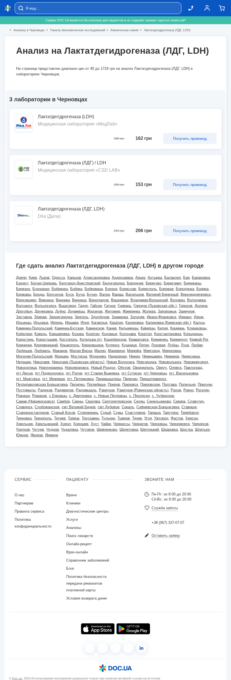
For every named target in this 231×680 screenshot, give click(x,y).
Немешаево (152, 356)
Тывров (123, 418)
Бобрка (76, 289)
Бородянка (185, 289)
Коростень (25, 339)
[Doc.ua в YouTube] (128, 648)
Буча (80, 294)
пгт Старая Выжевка (102, 373)
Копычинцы (193, 334)
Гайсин (96, 306)
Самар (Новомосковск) (35, 401)
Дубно (60, 311)
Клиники (73, 503)
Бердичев (135, 283)
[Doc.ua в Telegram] (115, 648)
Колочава (127, 334)
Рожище (23, 396)
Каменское (95, 328)
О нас (20, 495)
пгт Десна (24, 373)
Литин (144, 345)
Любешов (24, 351)
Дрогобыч (24, 311)
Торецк (73, 418)
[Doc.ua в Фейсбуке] (90, 648)
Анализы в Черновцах (27, 30)
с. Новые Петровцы (110, 396)
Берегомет (172, 283)
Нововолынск (170, 362)
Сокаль (128, 407)
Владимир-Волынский (149, 300)
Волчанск (24, 306)
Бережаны (192, 283)
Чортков (23, 429)
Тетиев (60, 418)
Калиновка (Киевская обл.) (168, 322)
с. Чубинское (163, 396)
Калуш (199, 322)
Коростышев (46, 339)
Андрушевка (122, 277)
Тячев (137, 418)
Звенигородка (60, 317)
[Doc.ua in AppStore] (98, 628)
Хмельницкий (46, 424)
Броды (39, 294)
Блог (70, 568)
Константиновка (167, 334)
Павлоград (193, 367)
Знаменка (120, 317)
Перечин (130, 379)
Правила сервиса (29, 511)
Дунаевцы (76, 311)
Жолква (149, 311)
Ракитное (107, 390)
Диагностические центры (87, 511)
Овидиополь (143, 367)
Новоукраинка (51, 367)
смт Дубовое (108, 407)
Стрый (105, 412)
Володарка (196, 300)
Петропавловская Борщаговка (42, 384)
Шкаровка (169, 429)
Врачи (71, 495)
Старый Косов (63, 412)
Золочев (137, 317)
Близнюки (40, 289)
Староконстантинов (32, 412)
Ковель (40, 334)
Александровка (96, 277)
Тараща (154, 412)
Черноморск (179, 424)
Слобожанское (47, 407)
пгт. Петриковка (80, 379)
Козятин (92, 334)
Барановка (201, 277)
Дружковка (44, 311)
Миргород (151, 351)
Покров (114, 384)
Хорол (65, 424)
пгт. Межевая (53, 379)
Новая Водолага (120, 362)
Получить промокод (190, 138)
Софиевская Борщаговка (157, 407)
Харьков (74, 277)
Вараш (117, 294)
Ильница (41, 322)
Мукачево (97, 356)
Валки (104, 294)
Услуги (72, 519)
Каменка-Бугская (69, 328)
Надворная (117, 356)
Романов (39, 396)
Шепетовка (128, 429)
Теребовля (190, 412)
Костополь (68, 339)
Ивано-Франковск (161, 317)
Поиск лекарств (79, 536)
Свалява (92, 401)
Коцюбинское (115, 339)
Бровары (23, 294)
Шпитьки (202, 429)
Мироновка (171, 351)
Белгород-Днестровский (79, 283)
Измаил (185, 317)
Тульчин (108, 418)
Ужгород (161, 418)
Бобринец (60, 289)
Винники (63, 300)
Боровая (166, 289)
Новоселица (26, 367)
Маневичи (116, 351)
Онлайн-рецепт (79, 544)
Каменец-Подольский (34, 328)
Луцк (185, 345)
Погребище (96, 384)
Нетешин (23, 362)
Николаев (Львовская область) (78, 362)
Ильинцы (23, 322)
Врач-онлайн (77, 552)
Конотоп (145, 334)
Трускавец (90, 418)
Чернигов (140, 424)
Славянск (24, 407)
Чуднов (52, 429)
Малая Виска (81, 351)
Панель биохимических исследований (75, 30)
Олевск (175, 367)
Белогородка (114, 283)
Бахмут (22, 283)
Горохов (185, 306)
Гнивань (124, 306)
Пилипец (77, 384)
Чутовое (87, 429)
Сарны (77, 401)
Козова (78, 334)
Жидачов (95, 311)
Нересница (190, 356)
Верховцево (26, 300)
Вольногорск (45, 306)
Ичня (85, 322)
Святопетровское (117, 401)
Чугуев (38, 429)
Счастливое (135, 412)
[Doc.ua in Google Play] (133, 628)
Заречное (187, 311)
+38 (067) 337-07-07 (168, 522)
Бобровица (94, 289)
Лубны (173, 345)
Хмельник (24, 424)
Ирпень (56, 322)
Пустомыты (25, 390)
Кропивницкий (46, 345)
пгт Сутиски (131, 373)
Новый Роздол (103, 367)
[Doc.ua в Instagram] (102, 648)
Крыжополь (69, 345)
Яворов (36, 435)
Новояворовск (77, 367)
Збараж (40, 317)
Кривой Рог (199, 339)
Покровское (150, 384)
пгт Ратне (74, 373)
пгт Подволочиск (49, 373)
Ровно (188, 390)
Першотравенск (153, 379)
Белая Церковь (44, 283)
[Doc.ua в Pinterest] (141, 648)
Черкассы (121, 424)
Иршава (71, 322)
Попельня (187, 384)
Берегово (153, 283)
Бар (186, 277)
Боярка (202, 289)
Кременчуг (178, 339)
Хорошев (80, 424)
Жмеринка (131, 311)
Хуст (95, 424)
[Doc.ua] (8, 8)
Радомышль (86, 390)
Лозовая (158, 345)
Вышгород (67, 306)
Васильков (135, 294)
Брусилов (55, 294)
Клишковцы (196, 328)
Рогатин (202, 390)
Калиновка (134, 322)
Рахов (176, 390)
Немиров (171, 356)
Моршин (61, 356)
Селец (139, 401)
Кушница (129, 345)
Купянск (112, 345)
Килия (162, 328)
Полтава (169, 384)
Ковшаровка (59, 334)
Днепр (21, 277)
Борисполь (147, 289)
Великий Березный (162, 294)
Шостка (186, 429)
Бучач (92, 294)
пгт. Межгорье (28, 379)
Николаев (41, 362)
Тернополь (43, 418)
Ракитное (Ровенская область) (142, 390)
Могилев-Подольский (34, 356)
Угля (148, 418)
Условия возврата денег (86, 598)
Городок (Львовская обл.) (155, 306)
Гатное (109, 306)
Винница (79, 300)
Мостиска (79, 356)
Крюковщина (92, 345)
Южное (22, 435)
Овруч (161, 367)
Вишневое (119, 300)
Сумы (118, 412)
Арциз (140, 277)
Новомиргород (196, 362)
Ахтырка (155, 277)
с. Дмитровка (80, 396)
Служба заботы (165, 508)
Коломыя (109, 334)
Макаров (60, 351)
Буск (70, 294)
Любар (197, 345)
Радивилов (64, 390)
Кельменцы (128, 328)
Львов (44, 277)
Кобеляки (24, 334)
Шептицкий (149, 429)
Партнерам (24, 503)
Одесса (58, 277)
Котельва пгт (91, 339)
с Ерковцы (58, 396)
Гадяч (83, 306)
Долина (201, 306)
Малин (100, 351)
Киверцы (148, 328)
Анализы (73, 528)
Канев (111, 328)
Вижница (46, 300)
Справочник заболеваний (87, 560)
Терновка (24, 418)
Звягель (81, 317)
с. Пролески (139, 396)
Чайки (106, 424)
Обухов (124, 367)
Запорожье (167, 311)
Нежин (134, 356)
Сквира (179, 401)
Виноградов (99, 300)
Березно (23, 289)
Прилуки (205, 384)
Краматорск (139, 339)
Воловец (177, 300)
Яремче (51, 435)
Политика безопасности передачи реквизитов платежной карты (86, 583)
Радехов (45, 390)
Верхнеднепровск (196, 294)
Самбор (63, 401)
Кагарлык (99, 322)
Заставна (24, 317)
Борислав (127, 289)
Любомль (42, 351)
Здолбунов (100, 317)
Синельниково (159, 401)
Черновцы (158, 424)
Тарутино (170, 412)
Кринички (24, 345)
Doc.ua (17, 678)
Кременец (159, 339)
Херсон (191, 418)
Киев (33, 277)
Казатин (116, 322)
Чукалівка (69, 429)
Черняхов (200, 424)
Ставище (189, 407)
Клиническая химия (122, 30)
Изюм (198, 317)
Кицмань (177, 328)
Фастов (177, 418)
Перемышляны (108, 379)
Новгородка (146, 362)
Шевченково (107, 429)
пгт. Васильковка (183, 373)
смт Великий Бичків (78, 407)
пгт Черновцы (155, 373)
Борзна (111, 289)
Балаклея (172, 277)
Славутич (196, 401)
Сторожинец (87, 412)
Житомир (112, 311)
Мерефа (134, 351)
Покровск (130, 384)
